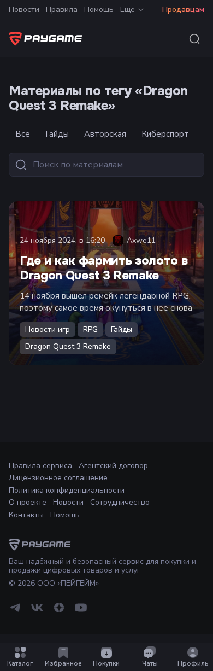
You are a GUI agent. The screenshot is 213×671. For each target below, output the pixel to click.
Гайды (57, 134)
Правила (62, 9)
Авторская (105, 134)
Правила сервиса (40, 465)
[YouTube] (80, 611)
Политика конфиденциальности (67, 490)
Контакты (26, 515)
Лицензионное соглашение (58, 477)
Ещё (127, 9)
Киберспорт (165, 134)
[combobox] (194, 39)
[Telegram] (15, 611)
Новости (24, 9)
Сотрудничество (120, 502)
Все (22, 134)
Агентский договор (113, 465)
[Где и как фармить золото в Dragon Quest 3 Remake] (106, 283)
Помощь (99, 9)
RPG (90, 329)
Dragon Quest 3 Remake (68, 346)
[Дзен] (59, 611)
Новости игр (47, 329)
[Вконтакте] (37, 611)
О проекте (27, 502)
